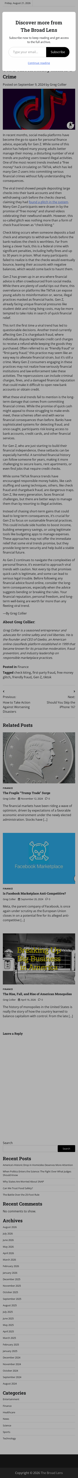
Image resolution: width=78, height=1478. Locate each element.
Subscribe (58, 52)
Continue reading (39, 63)
